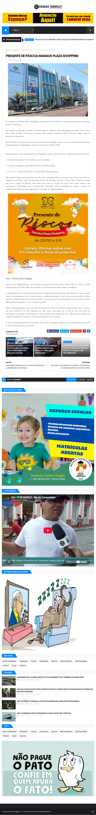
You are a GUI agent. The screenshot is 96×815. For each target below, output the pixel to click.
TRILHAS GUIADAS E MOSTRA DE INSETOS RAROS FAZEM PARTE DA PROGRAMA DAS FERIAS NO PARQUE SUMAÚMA (55, 690)
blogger (81, 379)
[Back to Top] (92, 811)
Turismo (23, 665)
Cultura (33, 661)
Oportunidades (81, 661)
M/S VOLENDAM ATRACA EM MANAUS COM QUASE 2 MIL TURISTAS (44, 713)
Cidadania (24, 661)
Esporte (54, 661)
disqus (90, 379)
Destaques (15, 50)
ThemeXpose (15, 811)
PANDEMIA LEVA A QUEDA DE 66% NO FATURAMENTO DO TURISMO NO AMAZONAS (50, 677)
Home (8, 50)
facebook (71, 379)
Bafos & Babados (9, 661)
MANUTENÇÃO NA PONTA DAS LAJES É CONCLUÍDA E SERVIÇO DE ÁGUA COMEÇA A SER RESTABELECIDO (75, 349)
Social (14, 665)
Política (6, 665)
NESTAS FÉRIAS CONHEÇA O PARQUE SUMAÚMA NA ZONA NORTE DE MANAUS (48, 701)
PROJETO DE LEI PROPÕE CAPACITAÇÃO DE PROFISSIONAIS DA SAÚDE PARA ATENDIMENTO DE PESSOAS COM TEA (17, 348)
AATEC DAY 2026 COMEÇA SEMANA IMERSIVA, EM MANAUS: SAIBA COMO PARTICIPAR (46, 349)
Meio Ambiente (66, 661)
